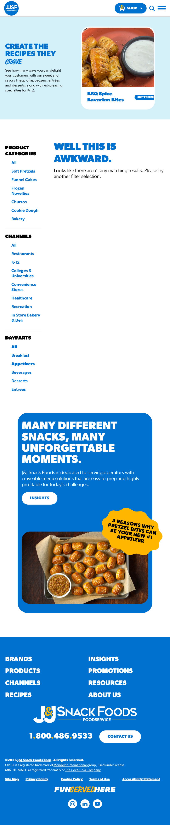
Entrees (18, 390)
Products (22, 671)
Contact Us (120, 737)
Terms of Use (99, 779)
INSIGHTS (39, 498)
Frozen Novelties (20, 191)
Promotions (110, 671)
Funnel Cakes (24, 180)
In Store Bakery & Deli (25, 318)
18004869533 (61, 737)
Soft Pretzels (146, 97)
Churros (19, 202)
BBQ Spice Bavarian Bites (105, 97)
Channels (22, 683)
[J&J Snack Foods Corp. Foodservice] (11, 8)
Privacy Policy (37, 779)
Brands (18, 659)
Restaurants (22, 254)
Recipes (18, 695)
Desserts (19, 381)
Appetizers (23, 364)
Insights (103, 659)
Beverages (21, 373)
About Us (104, 695)
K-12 (15, 262)
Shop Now (132, 10)
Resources (107, 683)
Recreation (21, 307)
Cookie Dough (25, 211)
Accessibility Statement (141, 779)
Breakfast (20, 356)
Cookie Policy (72, 779)
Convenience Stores (23, 287)
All (13, 163)
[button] (76, 68)
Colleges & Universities (22, 273)
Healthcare (21, 298)
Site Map (12, 779)
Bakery (18, 219)
